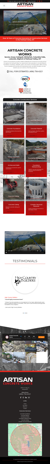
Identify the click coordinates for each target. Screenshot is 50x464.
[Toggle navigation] (4, 5)
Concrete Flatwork (25, 415)
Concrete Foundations (25, 413)
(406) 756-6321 (32, 1)
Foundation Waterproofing (25, 418)
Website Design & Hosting (22, 461)
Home (25, 403)
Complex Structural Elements (25, 421)
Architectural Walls (25, 417)
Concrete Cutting (25, 420)
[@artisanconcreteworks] (7, 337)
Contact (25, 408)
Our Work (25, 405)
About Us (25, 406)
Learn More (10, 135)
